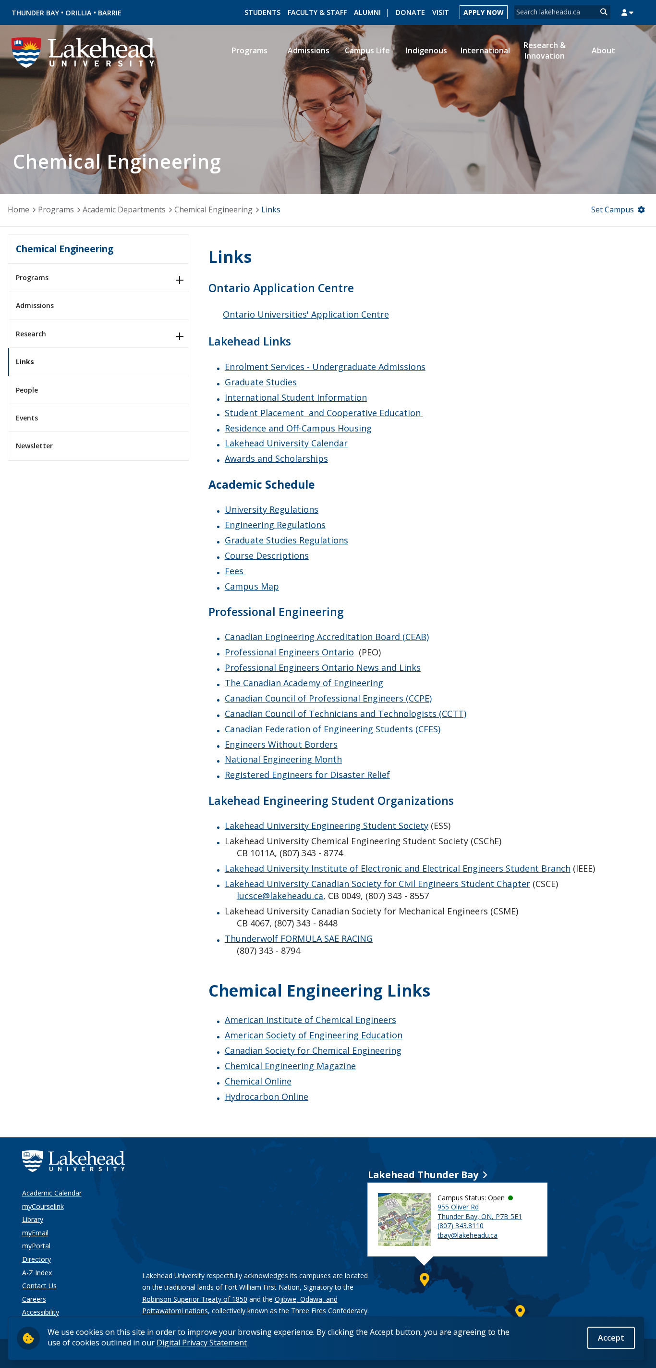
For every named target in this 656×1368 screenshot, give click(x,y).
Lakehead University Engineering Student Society (326, 825)
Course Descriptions (267, 555)
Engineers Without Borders (281, 744)
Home (18, 209)
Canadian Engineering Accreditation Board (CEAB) (327, 636)
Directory (36, 1259)
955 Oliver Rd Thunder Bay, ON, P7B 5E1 (479, 1211)
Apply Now (483, 12)
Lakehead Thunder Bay (423, 1174)
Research (31, 333)
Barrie (109, 12)
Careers (34, 1299)
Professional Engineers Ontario (289, 652)
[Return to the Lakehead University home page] (84, 51)
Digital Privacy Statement (202, 1342)
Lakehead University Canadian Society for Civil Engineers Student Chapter (377, 883)
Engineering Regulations (275, 524)
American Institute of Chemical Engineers (310, 1019)
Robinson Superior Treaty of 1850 (194, 1299)
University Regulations (271, 509)
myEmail (35, 1232)
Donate (410, 12)
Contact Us (39, 1285)
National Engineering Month (283, 759)
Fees (235, 571)
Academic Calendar (52, 1192)
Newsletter (34, 445)
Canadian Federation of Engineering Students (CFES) (332, 729)
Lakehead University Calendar (286, 443)
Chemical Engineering (213, 209)
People (27, 389)
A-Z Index (37, 1272)
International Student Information (296, 397)
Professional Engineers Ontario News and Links (323, 667)
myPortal (36, 1245)
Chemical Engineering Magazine (290, 1066)
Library (32, 1219)
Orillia (78, 12)
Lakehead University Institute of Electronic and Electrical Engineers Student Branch (398, 868)
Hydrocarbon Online (266, 1096)
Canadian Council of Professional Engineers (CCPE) (328, 698)
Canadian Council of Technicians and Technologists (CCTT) (345, 713)
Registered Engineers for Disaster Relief (307, 774)
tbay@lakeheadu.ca (467, 1235)
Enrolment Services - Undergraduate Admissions (325, 366)
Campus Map (252, 586)
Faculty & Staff (317, 12)
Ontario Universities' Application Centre (306, 314)
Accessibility (40, 1312)
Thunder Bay (35, 12)
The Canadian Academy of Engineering (304, 683)
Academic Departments (124, 209)
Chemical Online (258, 1081)
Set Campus (612, 209)
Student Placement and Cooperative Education (324, 413)
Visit (440, 12)
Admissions (35, 305)
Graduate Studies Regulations (286, 540)
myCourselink (43, 1206)
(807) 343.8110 (460, 1225)
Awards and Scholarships (276, 458)
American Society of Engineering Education (313, 1035)
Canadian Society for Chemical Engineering (313, 1050)
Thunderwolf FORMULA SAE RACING (299, 938)
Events (27, 417)
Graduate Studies (261, 382)
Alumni (367, 12)
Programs (56, 209)
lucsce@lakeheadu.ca (280, 895)
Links (25, 361)
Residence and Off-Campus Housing (298, 428)
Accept (611, 1337)
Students (262, 12)
